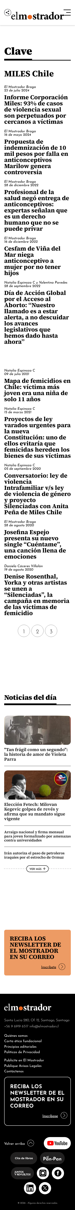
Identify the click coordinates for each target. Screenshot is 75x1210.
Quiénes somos (16, 1035)
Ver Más (35, 869)
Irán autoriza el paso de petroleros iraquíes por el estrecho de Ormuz (34, 855)
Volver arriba (14, 1143)
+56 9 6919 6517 (16, 1025)
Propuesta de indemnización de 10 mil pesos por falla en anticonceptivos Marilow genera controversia (36, 156)
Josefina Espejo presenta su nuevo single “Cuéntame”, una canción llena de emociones (35, 544)
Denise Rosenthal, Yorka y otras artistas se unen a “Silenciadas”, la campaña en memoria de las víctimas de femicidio (36, 594)
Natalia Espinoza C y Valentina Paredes (35, 282)
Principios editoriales (20, 1046)
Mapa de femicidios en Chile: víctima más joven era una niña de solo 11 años (37, 390)
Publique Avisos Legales (23, 1065)
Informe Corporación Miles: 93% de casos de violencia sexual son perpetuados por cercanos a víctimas (36, 109)
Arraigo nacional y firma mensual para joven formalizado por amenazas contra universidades (37, 836)
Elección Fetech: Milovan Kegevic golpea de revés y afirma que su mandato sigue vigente (34, 811)
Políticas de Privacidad (22, 1051)
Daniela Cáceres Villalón (23, 565)
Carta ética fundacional (23, 1040)
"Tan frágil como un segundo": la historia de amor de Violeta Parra (36, 754)
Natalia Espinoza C (19, 370)
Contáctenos (14, 1070)
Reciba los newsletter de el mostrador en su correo (35, 947)
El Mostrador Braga (20, 86)
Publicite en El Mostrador (24, 1059)
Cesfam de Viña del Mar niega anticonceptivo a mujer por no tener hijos (32, 260)
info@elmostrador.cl (44, 1025)
